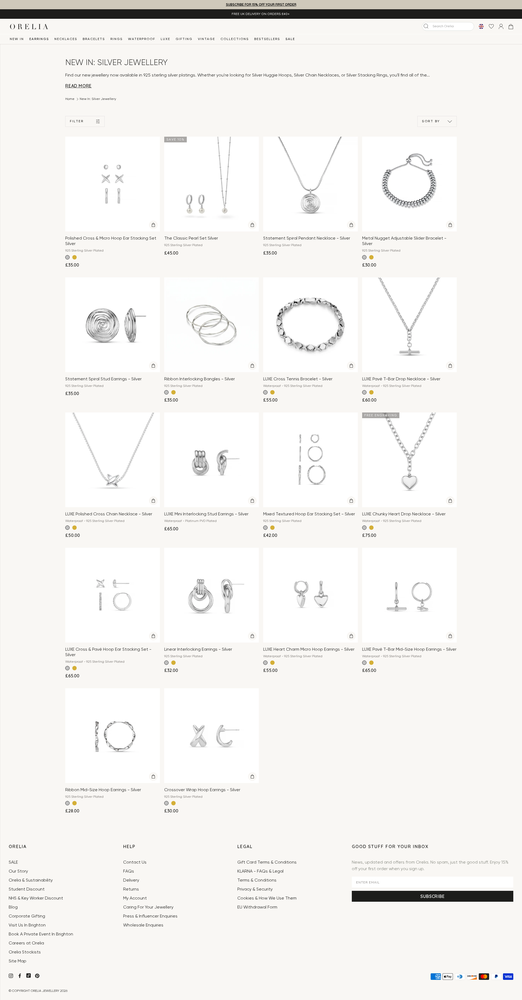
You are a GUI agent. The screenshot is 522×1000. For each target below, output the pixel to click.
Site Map (17, 961)
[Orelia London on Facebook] (20, 976)
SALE (290, 39)
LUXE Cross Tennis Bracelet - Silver (298, 379)
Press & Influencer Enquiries (150, 916)
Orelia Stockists (25, 952)
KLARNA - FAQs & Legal (260, 871)
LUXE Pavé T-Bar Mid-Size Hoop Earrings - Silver (409, 649)
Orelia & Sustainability (31, 880)
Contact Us (135, 862)
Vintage (206, 39)
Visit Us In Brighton (27, 925)
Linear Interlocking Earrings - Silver (198, 649)
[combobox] (448, 26)
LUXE (165, 39)
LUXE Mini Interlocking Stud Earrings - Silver (206, 514)
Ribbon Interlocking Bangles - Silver (199, 379)
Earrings (39, 39)
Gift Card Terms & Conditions (267, 862)
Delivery (131, 880)
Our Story (18, 871)
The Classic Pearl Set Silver (191, 238)
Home (69, 99)
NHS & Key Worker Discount (36, 898)
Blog (13, 907)
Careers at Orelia (26, 943)
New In (17, 39)
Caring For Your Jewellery (148, 907)
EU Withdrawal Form (257, 907)
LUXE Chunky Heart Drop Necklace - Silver (404, 514)
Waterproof (141, 39)
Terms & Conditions (256, 880)
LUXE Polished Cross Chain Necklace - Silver (108, 514)
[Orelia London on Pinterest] (38, 976)
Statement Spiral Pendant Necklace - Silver (306, 238)
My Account (135, 898)
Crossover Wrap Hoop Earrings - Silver (202, 790)
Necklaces (65, 39)
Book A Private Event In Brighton (41, 934)
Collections (234, 39)
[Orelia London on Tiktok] (28, 975)
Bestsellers (267, 39)
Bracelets (94, 39)
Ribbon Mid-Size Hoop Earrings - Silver (103, 790)
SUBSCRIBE (432, 896)
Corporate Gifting (27, 916)
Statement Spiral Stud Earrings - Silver (103, 379)
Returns (131, 889)
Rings (116, 39)
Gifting (184, 39)
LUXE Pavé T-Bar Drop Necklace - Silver (401, 379)
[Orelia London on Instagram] (11, 976)
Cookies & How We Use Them (267, 898)
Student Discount (27, 889)
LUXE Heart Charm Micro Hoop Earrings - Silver (309, 649)
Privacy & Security (255, 889)
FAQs (128, 871)
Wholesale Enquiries (143, 925)
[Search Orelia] (426, 26)
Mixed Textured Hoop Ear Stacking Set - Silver (309, 514)
